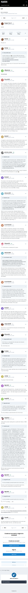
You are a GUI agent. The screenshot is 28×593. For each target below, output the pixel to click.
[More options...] (25, 23)
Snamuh (6, 177)
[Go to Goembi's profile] (2, 518)
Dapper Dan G (8, 23)
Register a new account (14, 545)
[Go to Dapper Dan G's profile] (2, 23)
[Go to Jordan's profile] (2, 376)
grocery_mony (8, 152)
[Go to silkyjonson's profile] (2, 70)
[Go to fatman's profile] (2, 39)
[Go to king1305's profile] (2, 399)
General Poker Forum (12, 13)
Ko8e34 (6, 136)
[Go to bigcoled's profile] (2, 386)
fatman (6, 38)
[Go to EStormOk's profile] (2, 335)
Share (14, 562)
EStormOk (7, 334)
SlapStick (6, 417)
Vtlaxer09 (7, 243)
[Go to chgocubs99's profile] (2, 324)
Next (23, 18)
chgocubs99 (7, 323)
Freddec (6, 351)
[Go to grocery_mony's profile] (2, 153)
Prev (4, 18)
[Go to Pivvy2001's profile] (2, 80)
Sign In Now (14, 554)
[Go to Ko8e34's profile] (2, 137)
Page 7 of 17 (14, 18)
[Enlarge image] (11, 55)
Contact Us (14, 590)
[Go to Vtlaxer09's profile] (2, 244)
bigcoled (6, 385)
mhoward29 (7, 193)
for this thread (4, 74)
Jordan (6, 376)
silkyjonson (7, 70)
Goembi (6, 517)
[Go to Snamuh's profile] (2, 177)
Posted (9, 24)
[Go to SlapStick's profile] (2, 418)
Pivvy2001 (7, 79)
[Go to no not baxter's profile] (2, 225)
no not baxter (5, 12)
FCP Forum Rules (6, 581)
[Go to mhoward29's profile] (2, 193)
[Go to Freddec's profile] (2, 351)
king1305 (6, 398)
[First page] (2, 18)
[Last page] (26, 18)
